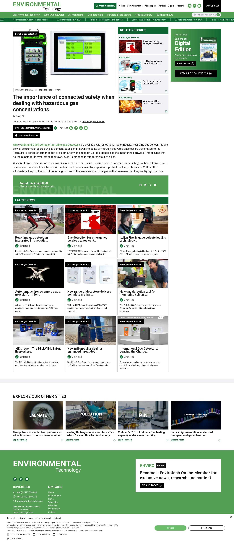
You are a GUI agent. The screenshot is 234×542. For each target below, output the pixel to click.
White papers (150, 6)
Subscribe (181, 6)
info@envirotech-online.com (30, 501)
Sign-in (171, 6)
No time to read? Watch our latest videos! (201, 20)
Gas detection (95, 14)
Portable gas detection (93, 121)
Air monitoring (75, 14)
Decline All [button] (206, 528)
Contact (162, 6)
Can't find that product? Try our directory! (123, 20)
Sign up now (212, 6)
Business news (165, 14)
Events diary (54, 508)
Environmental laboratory (26, 14)
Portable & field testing (119, 14)
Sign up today (150, 485)
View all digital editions (194, 73)
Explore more (20, 439)
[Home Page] (37, 6)
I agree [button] (170, 528)
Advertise (52, 505)
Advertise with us (134, 6)
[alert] (117, 528)
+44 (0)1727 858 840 (27, 492)
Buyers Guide (54, 495)
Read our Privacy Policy (94, 530)
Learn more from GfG (27, 135)
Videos (122, 6)
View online (183, 63)
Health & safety (144, 14)
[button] (8, 534)
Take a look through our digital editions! (80, 20)
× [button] (231, 517)
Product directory (106, 6)
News (51, 499)
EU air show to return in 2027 (42, 20)
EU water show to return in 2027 (162, 20)
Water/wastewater (54, 14)
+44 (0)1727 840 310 (27, 496)
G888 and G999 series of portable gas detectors (50, 144)
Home (51, 492)
